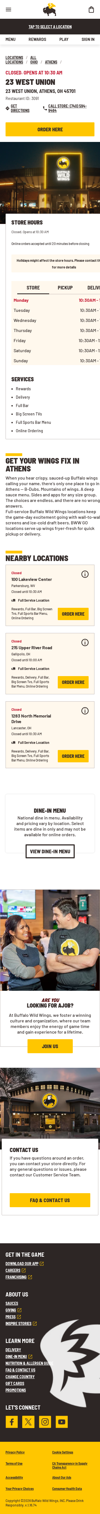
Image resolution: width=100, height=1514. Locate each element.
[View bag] (91, 9)
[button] (50, 595)
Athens (51, 62)
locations (14, 57)
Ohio (34, 62)
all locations (21, 59)
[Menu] (8, 9)
